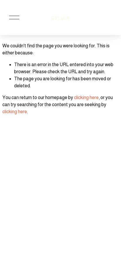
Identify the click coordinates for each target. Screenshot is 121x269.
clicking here (86, 97)
